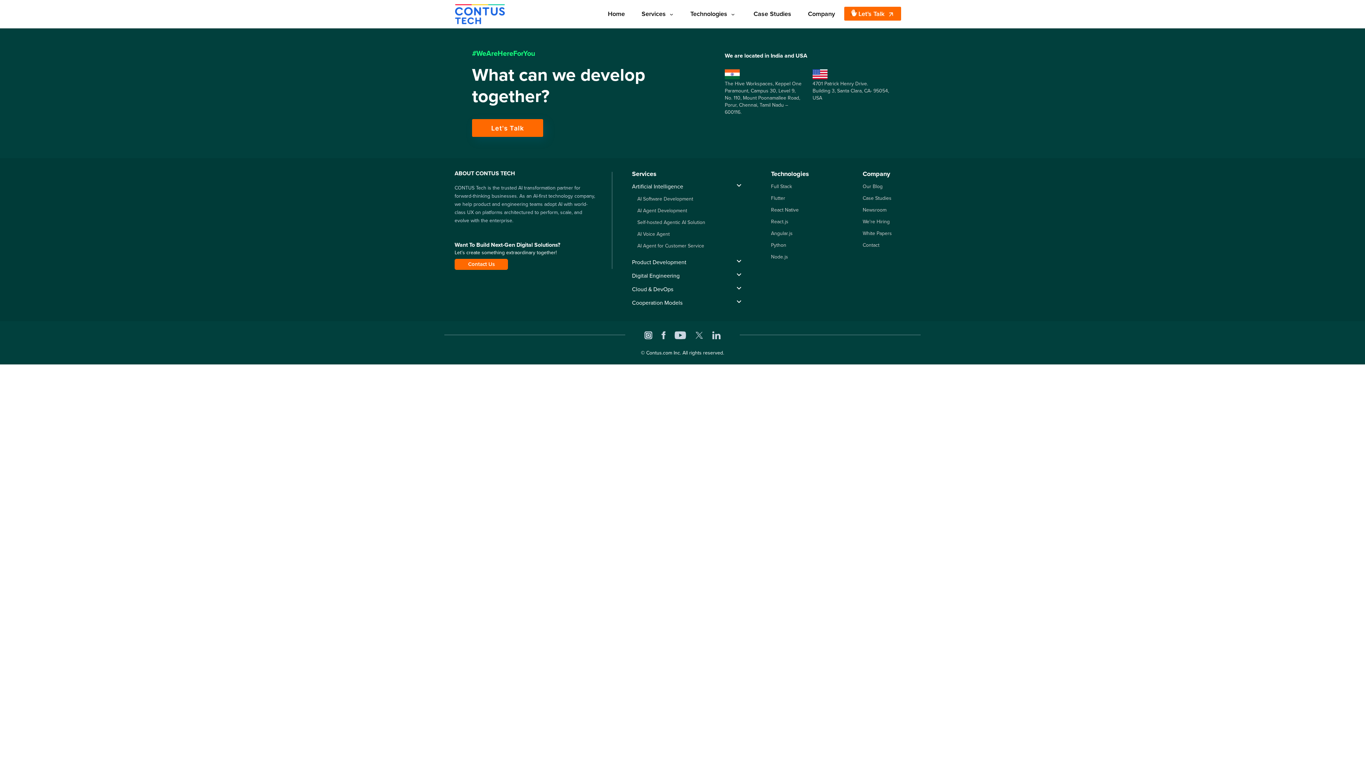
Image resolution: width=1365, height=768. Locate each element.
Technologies (708, 13)
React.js (779, 221)
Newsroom (875, 210)
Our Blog (873, 186)
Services (654, 13)
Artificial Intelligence (657, 186)
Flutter (778, 198)
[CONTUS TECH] (480, 13)
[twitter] (699, 335)
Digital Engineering (656, 276)
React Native (785, 210)
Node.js (779, 257)
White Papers (877, 233)
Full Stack (781, 186)
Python (778, 245)
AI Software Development (665, 199)
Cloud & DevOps (652, 289)
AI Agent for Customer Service (670, 246)
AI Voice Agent (653, 234)
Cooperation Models (657, 303)
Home (616, 13)
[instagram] (648, 335)
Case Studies (772, 13)
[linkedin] (716, 335)
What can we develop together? (558, 85)
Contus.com (659, 353)
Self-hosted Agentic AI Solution (671, 222)
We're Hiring (876, 221)
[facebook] (664, 335)
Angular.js (782, 233)
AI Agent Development (662, 210)
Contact (871, 245)
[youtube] (680, 335)
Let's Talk (871, 13)
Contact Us (481, 264)
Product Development (659, 262)
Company (821, 13)
